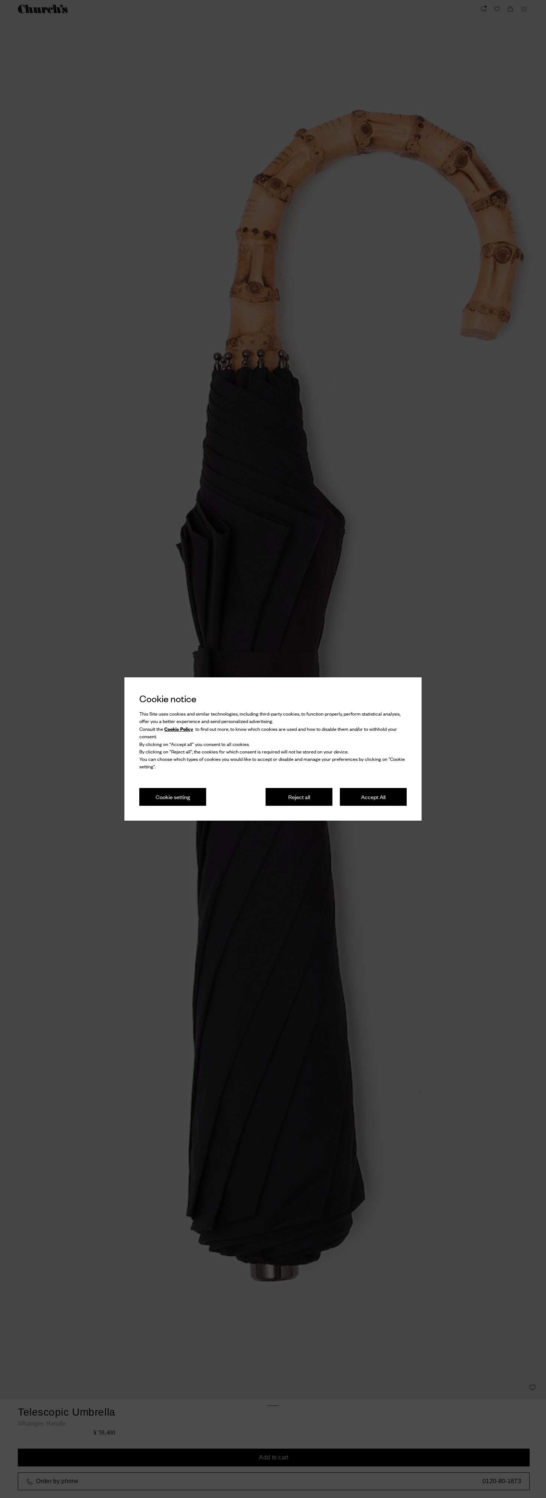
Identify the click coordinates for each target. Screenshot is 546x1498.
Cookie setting (173, 797)
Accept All (373, 797)
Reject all (299, 797)
